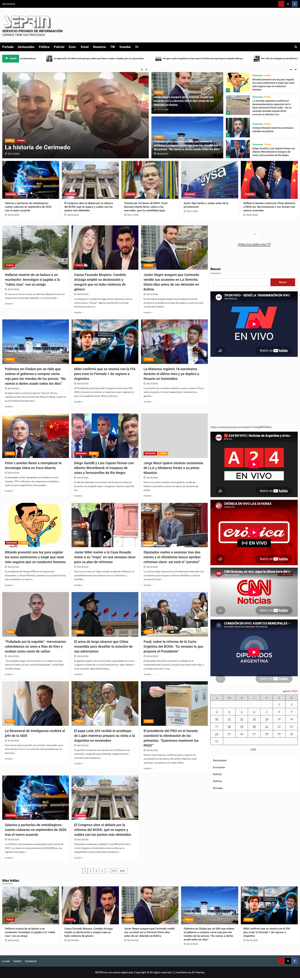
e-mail (6, 961)
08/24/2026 (162, 109)
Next (122, 870)
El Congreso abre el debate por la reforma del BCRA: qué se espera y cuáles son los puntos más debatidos (88, 207)
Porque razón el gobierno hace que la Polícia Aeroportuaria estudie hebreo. (94, 58)
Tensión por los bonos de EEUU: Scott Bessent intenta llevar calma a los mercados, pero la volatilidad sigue (145, 207)
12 (241, 719)
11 (229, 719)
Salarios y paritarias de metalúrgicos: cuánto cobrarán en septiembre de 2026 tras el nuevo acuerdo (28, 207)
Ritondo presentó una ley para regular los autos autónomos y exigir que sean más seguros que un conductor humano (35, 557)
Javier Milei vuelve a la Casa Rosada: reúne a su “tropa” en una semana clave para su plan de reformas (105, 557)
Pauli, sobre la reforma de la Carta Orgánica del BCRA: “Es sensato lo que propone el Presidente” (173, 646)
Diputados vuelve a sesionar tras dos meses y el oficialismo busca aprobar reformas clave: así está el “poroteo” (172, 557)
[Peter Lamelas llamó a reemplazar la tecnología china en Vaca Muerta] (35, 435)
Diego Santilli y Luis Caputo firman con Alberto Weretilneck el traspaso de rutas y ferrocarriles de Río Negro (273, 129)
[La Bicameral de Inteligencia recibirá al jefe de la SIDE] (35, 703)
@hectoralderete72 (254, 244)
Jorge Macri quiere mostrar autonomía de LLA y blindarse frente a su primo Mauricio (273, 152)
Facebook (31, 961)
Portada (8, 47)
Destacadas (26, 47)
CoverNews (181, 972)
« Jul (253, 749)
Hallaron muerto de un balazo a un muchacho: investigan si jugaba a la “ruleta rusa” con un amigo (32, 280)
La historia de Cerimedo (280, 58)
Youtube (125, 47)
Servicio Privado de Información (32, 31)
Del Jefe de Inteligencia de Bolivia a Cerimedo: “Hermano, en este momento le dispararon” (200, 58)
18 (229, 726)
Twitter (17, 961)
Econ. (72, 47)
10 (216, 719)
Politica (44, 47)
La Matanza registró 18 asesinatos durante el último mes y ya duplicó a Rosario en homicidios (171, 374)
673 (114, 870)
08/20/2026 (13, 154)
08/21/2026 (133, 215)
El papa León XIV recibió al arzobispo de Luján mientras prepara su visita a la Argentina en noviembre (104, 736)
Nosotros (99, 47)
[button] (296, 47)
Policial (59, 47)
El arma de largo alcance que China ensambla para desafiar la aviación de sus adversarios (103, 646)
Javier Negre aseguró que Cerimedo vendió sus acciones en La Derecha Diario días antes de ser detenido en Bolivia (184, 101)
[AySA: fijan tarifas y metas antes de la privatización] (209, 180)
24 (216, 733)
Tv (136, 47)
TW (112, 47)
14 (266, 719)
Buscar (215, 269)
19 (241, 726)
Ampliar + (9, 303)
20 (254, 726)
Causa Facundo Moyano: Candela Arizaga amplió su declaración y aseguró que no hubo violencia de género (88, 932)
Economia (11, 194)
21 (266, 726)
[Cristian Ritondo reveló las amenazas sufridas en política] (238, 105)
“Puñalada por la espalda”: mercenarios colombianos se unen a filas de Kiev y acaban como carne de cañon (35, 646)
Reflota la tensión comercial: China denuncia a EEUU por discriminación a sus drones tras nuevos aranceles (269, 207)
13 (254, 719)
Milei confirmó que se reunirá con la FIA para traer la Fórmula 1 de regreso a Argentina (104, 374)
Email (85, 47)
